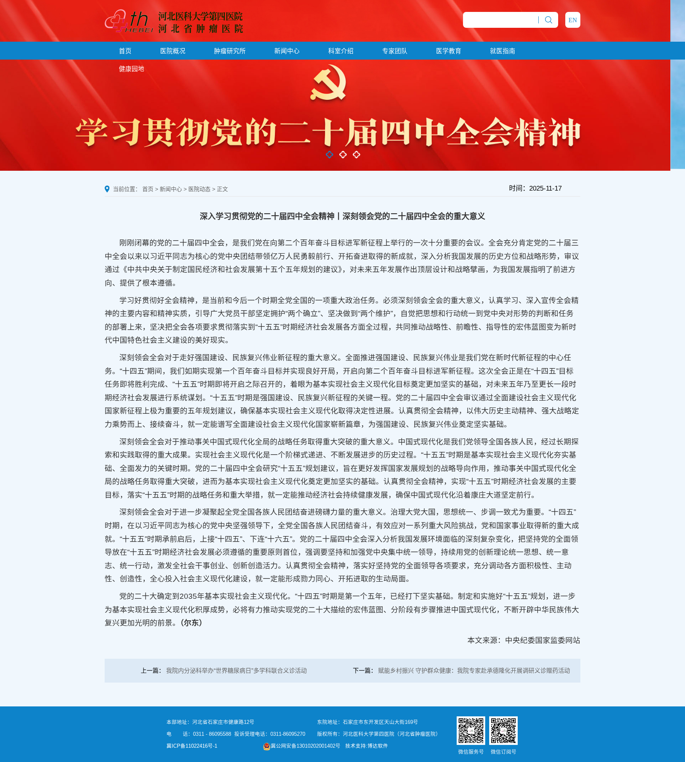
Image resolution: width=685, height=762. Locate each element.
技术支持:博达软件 (366, 746)
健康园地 (131, 69)
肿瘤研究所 (230, 51)
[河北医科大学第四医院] (174, 20)
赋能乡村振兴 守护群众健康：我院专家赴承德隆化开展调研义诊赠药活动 (474, 670)
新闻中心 (287, 51)
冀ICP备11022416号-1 (191, 746)
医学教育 (448, 51)
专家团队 (395, 51)
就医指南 (502, 51)
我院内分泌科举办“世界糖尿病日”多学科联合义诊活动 (236, 670)
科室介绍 (341, 51)
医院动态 (199, 189)
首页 (125, 51)
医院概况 (173, 51)
